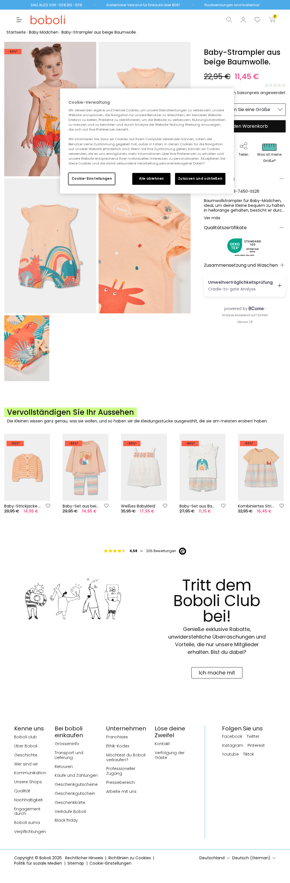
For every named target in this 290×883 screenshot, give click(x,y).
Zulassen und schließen (200, 178)
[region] (147, 141)
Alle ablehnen (151, 178)
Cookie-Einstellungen (92, 178)
